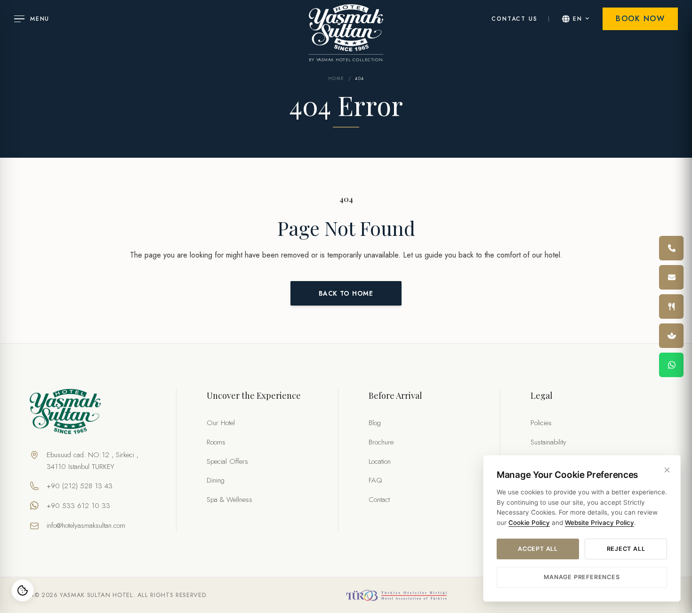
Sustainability (548, 442)
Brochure (381, 442)
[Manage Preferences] (22, 590)
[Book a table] (671, 306)
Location (380, 461)
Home (336, 78)
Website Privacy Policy (599, 522)
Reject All (626, 548)
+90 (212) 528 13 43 (80, 486)
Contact (379, 499)
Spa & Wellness (229, 499)
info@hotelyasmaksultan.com (86, 525)
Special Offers (227, 461)
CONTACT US (514, 19)
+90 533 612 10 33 (78, 505)
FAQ (375, 480)
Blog (375, 423)
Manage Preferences (582, 577)
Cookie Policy (529, 522)
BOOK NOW (640, 18)
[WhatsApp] (671, 365)
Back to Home (346, 293)
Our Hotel (221, 423)
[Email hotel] (671, 277)
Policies (541, 423)
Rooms (216, 442)
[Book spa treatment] (671, 335)
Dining (216, 480)
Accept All (538, 548)
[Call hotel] (671, 248)
